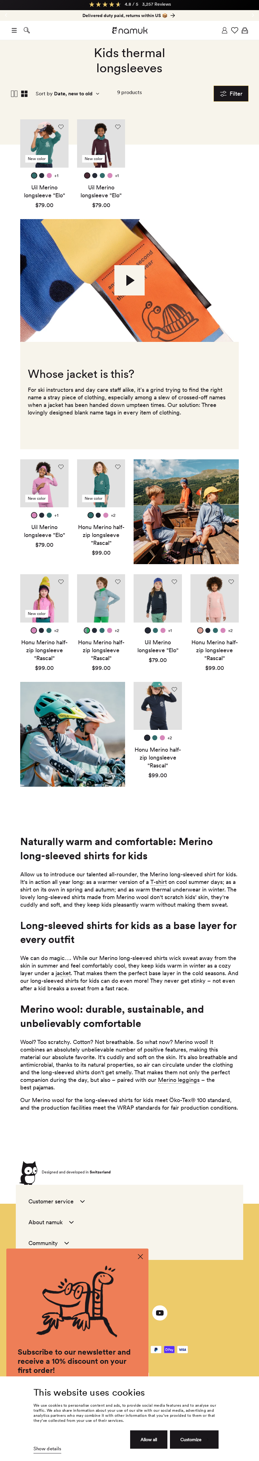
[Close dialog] (140, 1256)
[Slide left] (253, 15)
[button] (14, 30)
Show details (47, 1449)
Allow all (149, 1439)
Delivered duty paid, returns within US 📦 (124, 15)
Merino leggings (179, 1079)
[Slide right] (6, 15)
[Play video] (129, 280)
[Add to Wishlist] (61, 126)
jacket (63, 973)
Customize (191, 1439)
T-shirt (158, 882)
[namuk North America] (129, 30)
